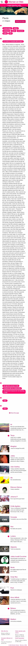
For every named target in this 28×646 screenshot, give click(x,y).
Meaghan (13, 446)
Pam (11, 526)
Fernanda (13, 517)
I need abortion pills (14, 5)
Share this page (14, 413)
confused (6, 31)
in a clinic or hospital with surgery (13, 41)
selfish (16, 28)
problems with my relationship (12, 388)
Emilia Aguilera (15, 506)
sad (10, 33)
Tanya (12, 435)
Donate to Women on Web (6, 639)
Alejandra (13, 547)
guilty (5, 33)
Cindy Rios (14, 577)
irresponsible (7, 28)
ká (11, 424)
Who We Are (4, 631)
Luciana (13, 536)
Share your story (20, 21)
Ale (11, 478)
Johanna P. (14, 497)
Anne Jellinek (14, 597)
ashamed (20, 31)
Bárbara (13, 608)
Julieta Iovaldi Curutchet (18, 556)
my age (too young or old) (11, 386)
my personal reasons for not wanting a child (14, 391)
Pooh (12, 588)
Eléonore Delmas (16, 487)
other (5, 408)
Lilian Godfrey (15, 467)
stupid (13, 31)
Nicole (12, 567)
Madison (13, 619)
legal (5, 400)
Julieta (12, 456)
